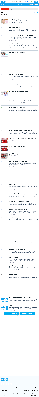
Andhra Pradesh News (5, 392)
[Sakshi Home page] (3, 2)
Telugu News (33, 392)
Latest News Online (34, 390)
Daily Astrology (34, 389)
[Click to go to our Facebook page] (29, 4)
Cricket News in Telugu (5, 393)
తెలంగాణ (15, 4)
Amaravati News (4, 390)
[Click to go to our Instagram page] (34, 4)
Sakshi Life (25, 392)
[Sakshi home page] (4, 379)
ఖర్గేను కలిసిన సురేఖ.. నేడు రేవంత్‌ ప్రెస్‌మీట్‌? (13, 9)
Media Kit (14, 392)
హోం (3, 4)
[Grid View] (35, 13)
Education (25, 389)
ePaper (26, 1)
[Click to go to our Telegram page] (10, 384)
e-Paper (25, 395)
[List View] (37, 13)
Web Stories (33, 393)
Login (36, 1)
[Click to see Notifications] (29, 1)
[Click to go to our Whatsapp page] (31, 4)
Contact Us (15, 390)
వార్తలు (6, 4)
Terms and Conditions (17, 393)
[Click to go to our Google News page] (37, 4)
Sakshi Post (25, 393)
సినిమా (19, 4)
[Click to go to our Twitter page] (32, 4)
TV (32, 1)
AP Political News (4, 389)
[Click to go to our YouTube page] (36, 4)
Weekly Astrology (34, 395)
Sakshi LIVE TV (26, 390)
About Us (14, 389)
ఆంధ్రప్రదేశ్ (10, 4)
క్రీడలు (22, 4)
